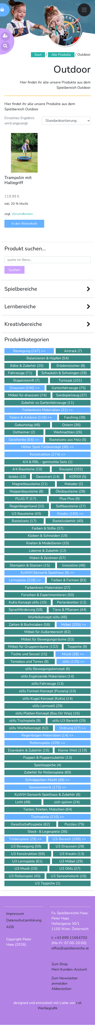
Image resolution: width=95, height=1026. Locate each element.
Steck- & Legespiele (47, 831)
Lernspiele (22, 580)
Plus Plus (69, 498)
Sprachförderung (26, 609)
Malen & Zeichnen (48, 557)
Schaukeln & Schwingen (64, 373)
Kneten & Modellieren (47, 543)
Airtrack (73, 351)
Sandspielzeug (71, 395)
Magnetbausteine (30, 484)
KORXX (77, 476)
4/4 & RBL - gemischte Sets (47, 461)
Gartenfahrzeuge (68, 388)
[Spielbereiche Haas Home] (64, 30)
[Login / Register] (5, 36)
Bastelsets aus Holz (67, 439)
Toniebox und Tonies (29, 661)
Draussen (22, 388)
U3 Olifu (69, 868)
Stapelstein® (26, 380)
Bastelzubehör (68, 521)
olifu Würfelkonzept (28, 728)
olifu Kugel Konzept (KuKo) (48, 698)
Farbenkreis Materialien (45, 410)
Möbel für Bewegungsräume (47, 639)
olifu (71, 661)
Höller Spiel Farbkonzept (44, 447)
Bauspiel (71, 469)
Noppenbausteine (26, 491)
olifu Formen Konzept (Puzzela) (47, 691)
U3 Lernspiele (27, 861)
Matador (74, 484)
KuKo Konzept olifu (28, 602)
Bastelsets (24, 521)
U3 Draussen (70, 846)
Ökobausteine (70, 491)
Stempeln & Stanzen (30, 565)
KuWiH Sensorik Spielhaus (45, 572)
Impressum (15, 913)
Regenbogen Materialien (44, 735)
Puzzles (74, 824)
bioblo (17, 476)
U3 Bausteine (26, 513)
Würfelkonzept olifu (47, 617)
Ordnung (70, 728)
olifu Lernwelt (47, 705)
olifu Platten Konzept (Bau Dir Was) (47, 713)
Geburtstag (27, 425)
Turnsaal (70, 380)
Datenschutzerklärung (23, 920)
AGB (10, 927)
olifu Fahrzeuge (48, 683)
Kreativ (67, 513)
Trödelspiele (22, 839)
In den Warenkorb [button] (24, 223)
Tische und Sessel (29, 654)
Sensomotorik (45, 787)
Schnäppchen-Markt (45, 779)
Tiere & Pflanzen (69, 609)
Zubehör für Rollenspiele (47, 772)
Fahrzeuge (20, 373)
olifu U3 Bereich (69, 720)
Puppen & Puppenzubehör (47, 757)
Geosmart (47, 476)
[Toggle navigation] (84, 9)
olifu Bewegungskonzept (47, 668)
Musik (70, 654)
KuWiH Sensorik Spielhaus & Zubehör (47, 794)
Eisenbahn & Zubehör (28, 750)
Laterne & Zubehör (47, 550)
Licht (22, 802)
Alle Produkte (61, 54)
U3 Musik (26, 868)
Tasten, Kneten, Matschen (47, 809)
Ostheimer (24, 432)
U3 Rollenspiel (24, 876)
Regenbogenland (27, 506)
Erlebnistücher (71, 365)
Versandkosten (22, 214)
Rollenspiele (45, 742)
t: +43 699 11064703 (69, 937)
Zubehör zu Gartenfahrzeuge (47, 402)
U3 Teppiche (47, 883)
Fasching (75, 417)
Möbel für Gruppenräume (33, 646)
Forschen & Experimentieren (47, 594)
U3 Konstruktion (28, 853)
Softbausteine (71, 506)
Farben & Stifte (47, 528)
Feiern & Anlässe (28, 417)
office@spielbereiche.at (70, 948)
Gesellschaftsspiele (30, 824)
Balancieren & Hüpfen (48, 358)
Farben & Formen (68, 580)
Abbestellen (61, 988)
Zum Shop (59, 964)
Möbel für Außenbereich (47, 631)
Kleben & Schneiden (47, 535)
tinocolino (73, 565)
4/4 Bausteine (27, 469)
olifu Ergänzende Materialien (47, 676)
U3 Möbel (71, 861)
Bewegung (26, 351)
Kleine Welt (72, 750)
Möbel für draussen (27, 395)
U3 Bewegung (26, 846)
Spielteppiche (47, 765)
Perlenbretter (71, 602)
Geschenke (21, 439)
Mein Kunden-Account (69, 969)
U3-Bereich (67, 839)
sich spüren (67, 802)
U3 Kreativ (72, 853)
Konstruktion (45, 454)
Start (38, 54)
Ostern (71, 425)
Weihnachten (67, 432)
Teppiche (77, 646)
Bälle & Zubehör (27, 365)
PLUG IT (25, 498)
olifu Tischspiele (25, 720)
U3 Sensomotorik (68, 876)
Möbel (71, 624)
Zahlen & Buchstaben (29, 624)
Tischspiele (45, 816)
